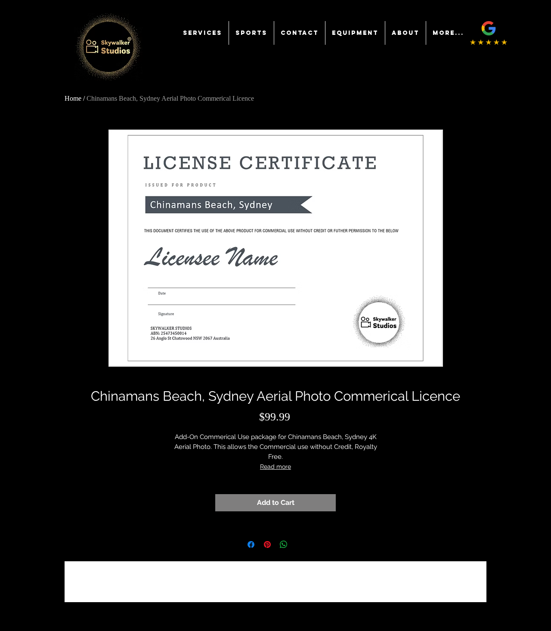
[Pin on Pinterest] (267, 544)
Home (73, 98)
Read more (275, 466)
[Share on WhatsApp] (284, 544)
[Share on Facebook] (251, 544)
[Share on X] (300, 544)
